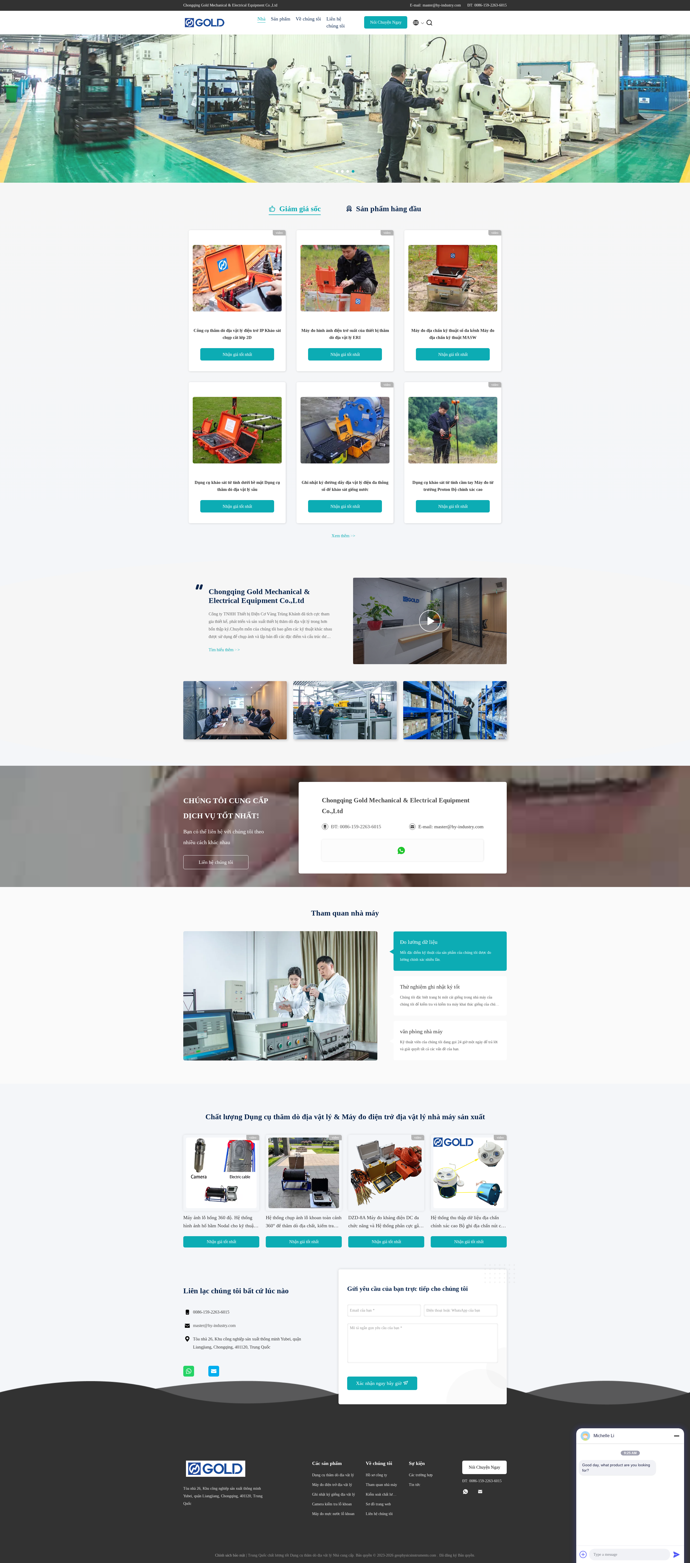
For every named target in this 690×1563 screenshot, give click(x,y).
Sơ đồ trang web (378, 1504)
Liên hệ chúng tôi (335, 22)
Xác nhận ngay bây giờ (379, 1383)
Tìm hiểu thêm (224, 649)
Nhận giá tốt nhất (237, 354)
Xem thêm (343, 535)
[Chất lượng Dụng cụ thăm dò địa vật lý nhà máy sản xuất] (345, 181)
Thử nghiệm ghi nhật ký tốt (430, 987)
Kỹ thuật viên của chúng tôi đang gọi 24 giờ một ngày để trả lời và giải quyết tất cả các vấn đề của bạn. (449, 1045)
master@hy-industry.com (214, 1325)
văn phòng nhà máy (421, 1031)
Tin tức (414, 1485)
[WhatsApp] (195, 1375)
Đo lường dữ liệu (418, 942)
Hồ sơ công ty (376, 1475)
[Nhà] (204, 23)
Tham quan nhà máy (381, 1485)
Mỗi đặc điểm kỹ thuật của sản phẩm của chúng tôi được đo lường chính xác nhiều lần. (445, 956)
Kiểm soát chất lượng (381, 1495)
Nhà (261, 19)
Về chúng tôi (308, 19)
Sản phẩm (280, 19)
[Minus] (676, 1436)
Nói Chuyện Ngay (386, 22)
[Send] (676, 1554)
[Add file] (583, 1554)
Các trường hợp (421, 1475)
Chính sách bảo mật (230, 1555)
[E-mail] (220, 1375)
